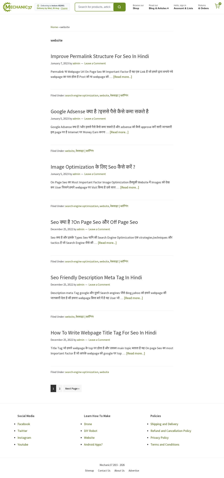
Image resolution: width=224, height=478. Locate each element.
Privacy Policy (159, 438)
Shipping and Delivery (164, 424)
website (104, 95)
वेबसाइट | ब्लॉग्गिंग (119, 95)
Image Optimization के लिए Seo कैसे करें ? (93, 166)
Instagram (24, 438)
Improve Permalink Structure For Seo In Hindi (100, 56)
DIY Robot (90, 431)
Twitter (22, 431)
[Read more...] (122, 76)
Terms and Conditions (164, 444)
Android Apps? (93, 444)
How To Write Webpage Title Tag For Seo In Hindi (103, 332)
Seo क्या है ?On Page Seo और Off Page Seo (94, 222)
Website (89, 438)
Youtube (23, 444)
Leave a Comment (95, 63)
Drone (88, 424)
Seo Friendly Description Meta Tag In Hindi (96, 277)
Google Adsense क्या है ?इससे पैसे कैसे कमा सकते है (100, 111)
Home (54, 27)
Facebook (24, 424)
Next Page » (72, 389)
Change (64, 8)
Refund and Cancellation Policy (170, 431)
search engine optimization (81, 95)
